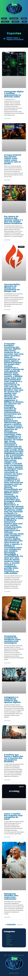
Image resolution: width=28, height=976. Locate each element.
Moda (8, 937)
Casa (7, 934)
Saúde (8, 943)
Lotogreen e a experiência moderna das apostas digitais (12, 699)
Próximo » (20, 924)
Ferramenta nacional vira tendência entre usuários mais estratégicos (12, 639)
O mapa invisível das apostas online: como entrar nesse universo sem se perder (12, 159)
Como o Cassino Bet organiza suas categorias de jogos (13, 816)
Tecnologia (9, 944)
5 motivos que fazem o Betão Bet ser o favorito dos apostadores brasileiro (13, 758)
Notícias (8, 941)
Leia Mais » (7, 118)
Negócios (9, 939)
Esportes (8, 936)
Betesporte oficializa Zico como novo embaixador (11, 896)
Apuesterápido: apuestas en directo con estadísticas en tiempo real (12, 287)
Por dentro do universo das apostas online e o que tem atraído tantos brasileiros (13, 219)
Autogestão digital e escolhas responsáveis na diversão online (13, 94)
